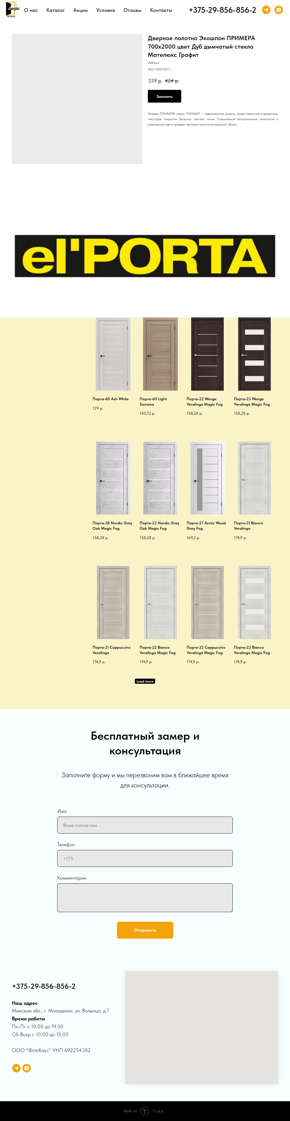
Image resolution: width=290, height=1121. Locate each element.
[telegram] (266, 10)
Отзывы (132, 10)
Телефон (66, 844)
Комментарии (71, 878)
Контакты (161, 10)
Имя (62, 811)
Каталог (55, 10)
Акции (80, 10)
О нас (31, 10)
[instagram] (278, 10)
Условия (105, 10)
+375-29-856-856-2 (222, 10)
